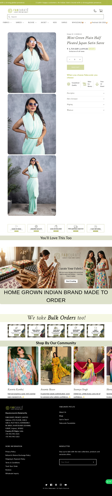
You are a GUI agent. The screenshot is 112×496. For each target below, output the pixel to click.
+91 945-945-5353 (12, 437)
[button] (101, 10)
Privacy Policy (10, 452)
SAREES (19, 22)
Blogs (61, 416)
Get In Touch (64, 419)
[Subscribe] (93, 462)
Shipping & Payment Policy (15, 459)
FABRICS (6, 22)
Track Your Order (11, 466)
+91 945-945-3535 (12, 434)
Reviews (8, 470)
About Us (62, 412)
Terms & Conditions (12, 463)
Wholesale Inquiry (12, 473)
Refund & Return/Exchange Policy (18, 455)
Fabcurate (52, 488)
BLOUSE (31, 22)
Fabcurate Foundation (67, 423)
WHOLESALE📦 (78, 22)
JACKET (44, 22)
